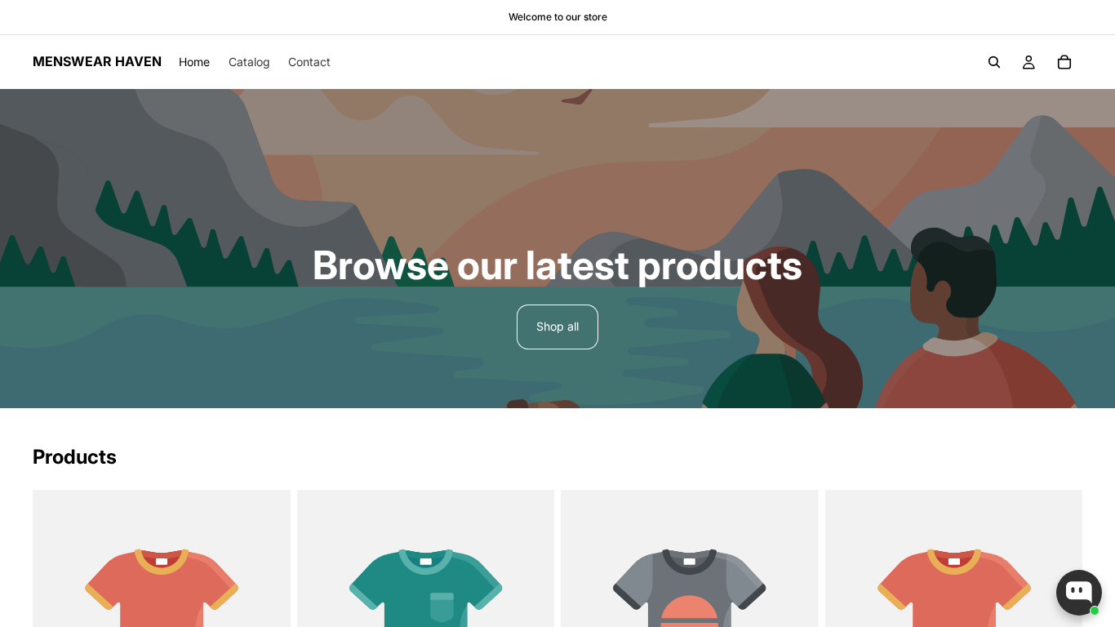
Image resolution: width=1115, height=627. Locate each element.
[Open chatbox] (1079, 593)
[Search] (994, 62)
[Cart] (1064, 62)
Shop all (557, 326)
